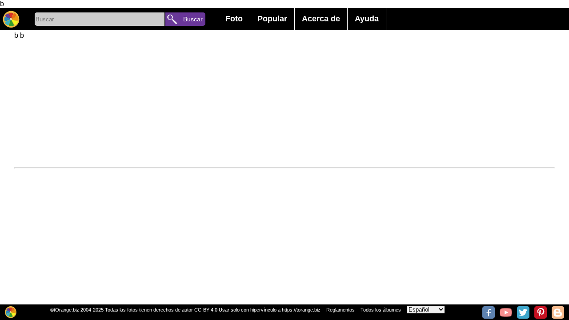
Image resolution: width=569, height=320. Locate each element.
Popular (272, 18)
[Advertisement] (281, 102)
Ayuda (367, 18)
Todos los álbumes (381, 309)
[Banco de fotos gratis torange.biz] (11, 19)
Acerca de (321, 18)
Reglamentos (340, 309)
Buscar (193, 19)
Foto (234, 18)
